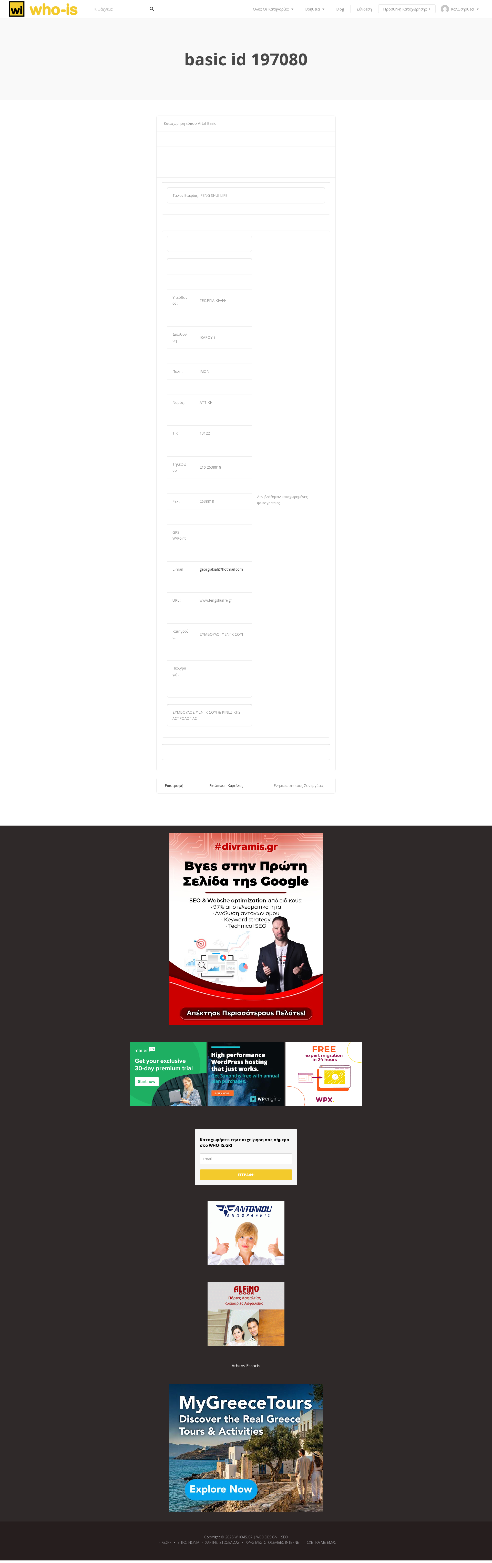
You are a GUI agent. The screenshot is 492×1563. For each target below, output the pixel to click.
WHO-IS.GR (243, 1537)
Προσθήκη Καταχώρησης (405, 9)
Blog (340, 9)
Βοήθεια (312, 9)
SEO (284, 1537)
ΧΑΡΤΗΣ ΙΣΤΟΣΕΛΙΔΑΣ (222, 1542)
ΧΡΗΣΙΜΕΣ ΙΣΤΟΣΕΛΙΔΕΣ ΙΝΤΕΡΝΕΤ (273, 1542)
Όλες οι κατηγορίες (271, 9)
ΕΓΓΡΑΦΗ (246, 1174)
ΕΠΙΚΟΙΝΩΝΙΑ (188, 1542)
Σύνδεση (364, 9)
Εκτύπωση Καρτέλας (226, 785)
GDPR (166, 1542)
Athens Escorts (246, 1366)
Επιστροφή (174, 785)
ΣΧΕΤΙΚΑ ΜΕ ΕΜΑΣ (321, 1542)
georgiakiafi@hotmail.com (221, 569)
